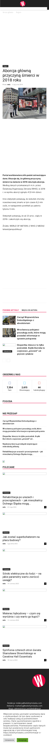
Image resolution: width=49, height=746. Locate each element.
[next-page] (8, 360)
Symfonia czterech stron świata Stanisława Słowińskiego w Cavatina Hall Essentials (22, 653)
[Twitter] (19, 297)
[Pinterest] (25, 297)
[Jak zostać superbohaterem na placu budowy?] (24, 523)
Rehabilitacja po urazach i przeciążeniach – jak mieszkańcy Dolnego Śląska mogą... (22, 500)
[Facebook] (13, 297)
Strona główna (8, 12)
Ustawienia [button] (9, 740)
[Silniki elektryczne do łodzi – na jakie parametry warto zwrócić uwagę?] (24, 559)
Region (18, 12)
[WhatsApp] (31, 297)
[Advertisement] (24, 39)
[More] (37, 297)
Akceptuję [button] (22, 740)
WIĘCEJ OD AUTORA (29, 310)
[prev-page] (4, 360)
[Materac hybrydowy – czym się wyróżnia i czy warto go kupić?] (24, 599)
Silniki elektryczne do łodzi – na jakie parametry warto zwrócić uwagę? (22, 577)
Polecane (6, 493)
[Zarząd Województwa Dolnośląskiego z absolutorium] (9, 320)
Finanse (6, 532)
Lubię (10, 382)
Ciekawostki (7, 351)
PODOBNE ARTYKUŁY (11, 310)
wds (8, 84)
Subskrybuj (39, 382)
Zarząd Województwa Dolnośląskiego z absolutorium (28, 320)
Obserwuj (24, 382)
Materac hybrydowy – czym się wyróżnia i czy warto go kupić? (21, 615)
